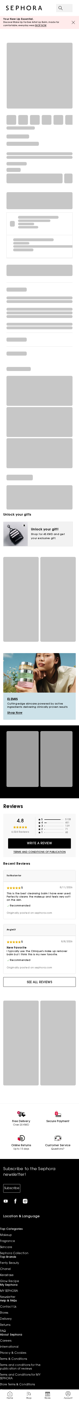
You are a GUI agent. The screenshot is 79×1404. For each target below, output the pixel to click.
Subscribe (11, 1188)
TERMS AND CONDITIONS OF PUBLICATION (39, 852)
